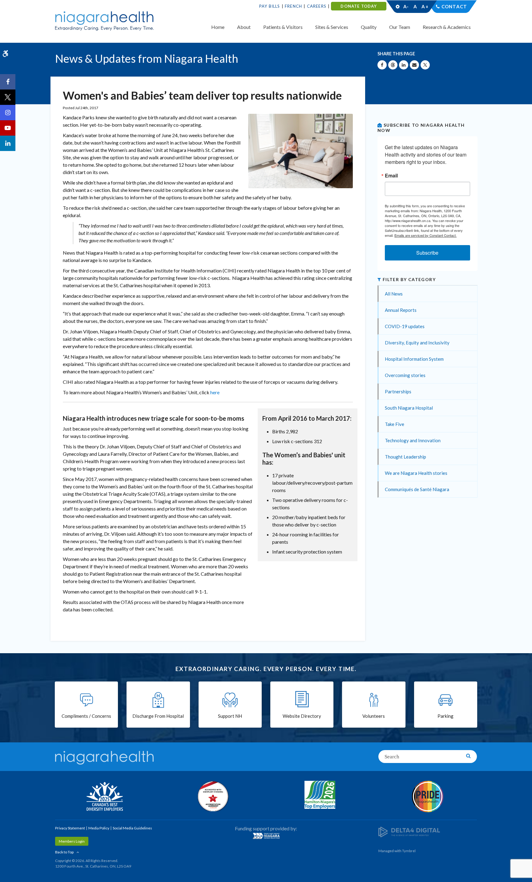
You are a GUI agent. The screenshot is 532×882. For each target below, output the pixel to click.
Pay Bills (269, 6)
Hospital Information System (414, 359)
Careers (316, 6)
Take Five (394, 424)
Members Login (72, 841)
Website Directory (302, 716)
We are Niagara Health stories (416, 473)
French (293, 6)
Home (217, 27)
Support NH (230, 716)
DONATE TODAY (359, 6)
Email (391, 175)
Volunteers (373, 716)
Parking (445, 716)
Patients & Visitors (283, 27)
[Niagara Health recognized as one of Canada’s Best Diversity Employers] (104, 797)
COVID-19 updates (405, 326)
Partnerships (398, 391)
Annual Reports (401, 310)
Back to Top (64, 852)
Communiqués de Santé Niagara (417, 489)
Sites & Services (331, 27)
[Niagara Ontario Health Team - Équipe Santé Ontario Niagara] (266, 836)
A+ (424, 6)
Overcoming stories (405, 375)
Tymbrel (409, 850)
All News (394, 293)
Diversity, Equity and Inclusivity (417, 342)
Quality (369, 27)
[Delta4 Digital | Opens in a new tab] (409, 831)
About (244, 27)
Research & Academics (447, 27)
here (215, 392)
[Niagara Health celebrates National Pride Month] (427, 796)
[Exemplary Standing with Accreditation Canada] (212, 796)
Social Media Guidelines (132, 828)
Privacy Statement (70, 828)
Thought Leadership (405, 456)
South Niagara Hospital (409, 408)
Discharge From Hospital (158, 716)
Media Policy (98, 828)
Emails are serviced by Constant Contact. (425, 235)
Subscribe (427, 252)
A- (406, 6)
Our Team (399, 27)
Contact (454, 6)
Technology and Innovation (413, 440)
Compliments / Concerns (86, 716)
